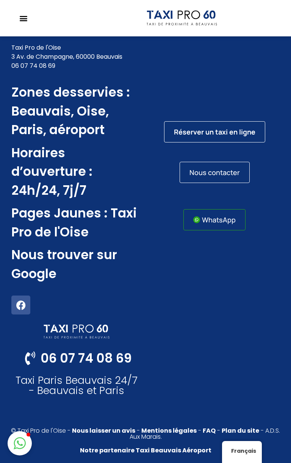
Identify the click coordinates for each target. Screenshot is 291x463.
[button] (23, 18)
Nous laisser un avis (103, 430)
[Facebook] (20, 305)
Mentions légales (169, 430)
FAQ (209, 430)
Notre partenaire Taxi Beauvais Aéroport (145, 450)
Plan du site (240, 430)
